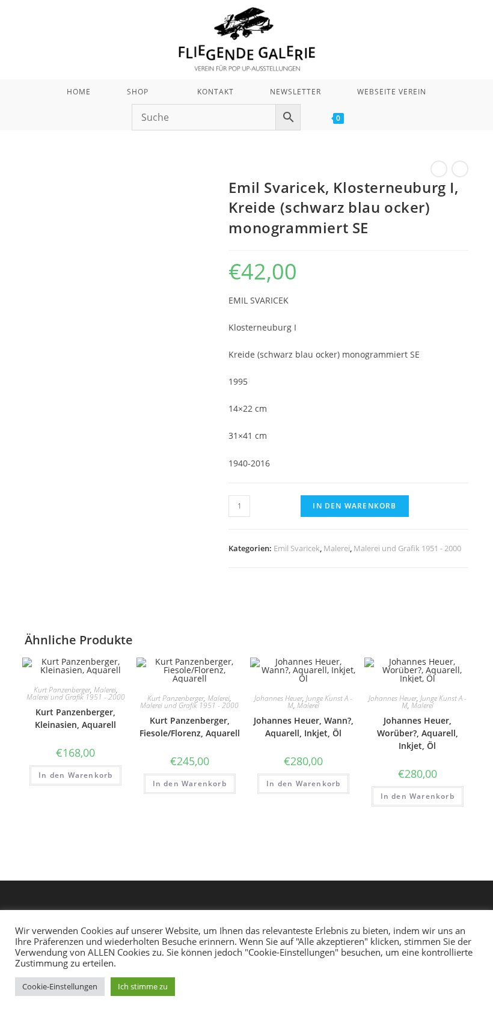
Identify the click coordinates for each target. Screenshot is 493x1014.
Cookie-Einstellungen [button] (59, 986)
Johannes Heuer (278, 698)
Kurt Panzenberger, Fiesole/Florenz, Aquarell (189, 727)
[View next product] (460, 168)
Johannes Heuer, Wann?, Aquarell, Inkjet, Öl (304, 727)
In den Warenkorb (354, 506)
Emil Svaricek (297, 548)
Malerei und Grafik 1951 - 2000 (407, 548)
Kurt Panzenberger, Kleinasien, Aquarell (75, 718)
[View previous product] (438, 168)
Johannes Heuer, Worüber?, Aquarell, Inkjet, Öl (417, 733)
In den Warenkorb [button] (75, 775)
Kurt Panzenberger (62, 690)
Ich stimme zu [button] (143, 986)
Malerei (336, 548)
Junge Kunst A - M (319, 701)
